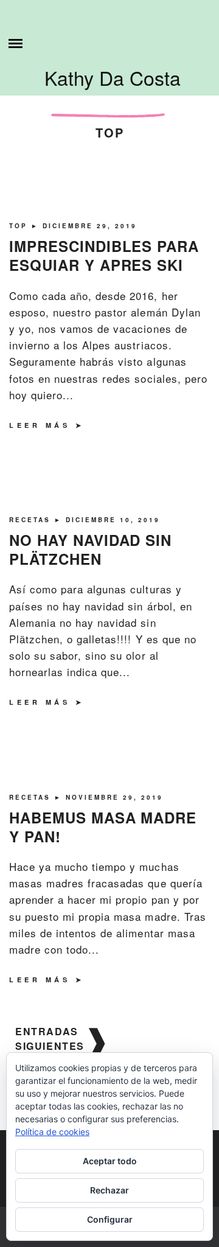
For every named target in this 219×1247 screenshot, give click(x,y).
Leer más (39, 425)
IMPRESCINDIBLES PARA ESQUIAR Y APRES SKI (104, 255)
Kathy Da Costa (112, 77)
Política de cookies (52, 1131)
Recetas (31, 519)
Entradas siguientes (50, 1038)
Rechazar (109, 1190)
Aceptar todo (110, 1161)
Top (20, 226)
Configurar (110, 1219)
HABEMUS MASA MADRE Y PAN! (102, 827)
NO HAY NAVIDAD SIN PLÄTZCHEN (90, 549)
